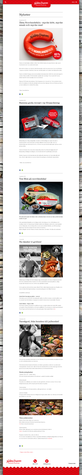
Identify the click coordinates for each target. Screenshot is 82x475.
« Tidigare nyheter (23, 452)
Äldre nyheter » (30, 452)
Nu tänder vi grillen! (30, 242)
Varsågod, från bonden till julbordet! (39, 321)
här (54, 309)
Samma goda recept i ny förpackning (39, 102)
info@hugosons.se (46, 463)
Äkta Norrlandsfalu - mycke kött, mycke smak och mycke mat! (41, 23)
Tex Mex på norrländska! (32, 178)
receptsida (50, 438)
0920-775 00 (35, 463)
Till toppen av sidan (72, 463)
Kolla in (20, 431)
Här (20, 423)
